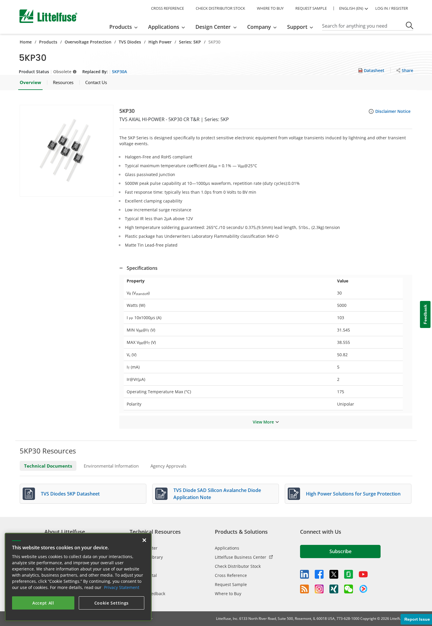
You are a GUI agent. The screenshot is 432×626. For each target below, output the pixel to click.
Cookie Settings (111, 603)
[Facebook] (319, 574)
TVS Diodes (130, 42)
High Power (160, 42)
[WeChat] (348, 589)
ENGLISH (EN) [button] (351, 8)
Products (48, 42)
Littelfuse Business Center (240, 557)
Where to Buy (228, 593)
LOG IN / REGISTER (391, 8)
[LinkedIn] (304, 574)
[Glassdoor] (348, 574)
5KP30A (119, 71)
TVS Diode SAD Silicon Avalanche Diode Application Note (217, 494)
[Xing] (333, 589)
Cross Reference (231, 575)
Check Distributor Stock (238, 566)
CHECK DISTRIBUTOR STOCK (220, 8)
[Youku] (363, 589)
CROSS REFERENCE (167, 8)
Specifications (142, 268)
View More (263, 422)
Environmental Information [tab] (111, 466)
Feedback (425, 314)
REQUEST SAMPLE (311, 8)
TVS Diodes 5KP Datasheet (70, 494)
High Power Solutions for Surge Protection (353, 494)
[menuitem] (125, 27)
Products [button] (120, 26)
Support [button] (297, 26)
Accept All (43, 603)
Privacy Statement (121, 587)
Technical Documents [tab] (48, 466)
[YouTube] (363, 574)
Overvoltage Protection (88, 42)
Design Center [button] (213, 26)
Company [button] (259, 26)
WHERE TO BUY (270, 8)
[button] (66, 150)
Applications (227, 548)
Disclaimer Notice (393, 111)
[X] (333, 574)
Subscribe (340, 551)
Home (26, 42)
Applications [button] (163, 26)
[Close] (144, 540)
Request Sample (231, 584)
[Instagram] (319, 589)
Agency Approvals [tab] (168, 466)
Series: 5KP (190, 42)
